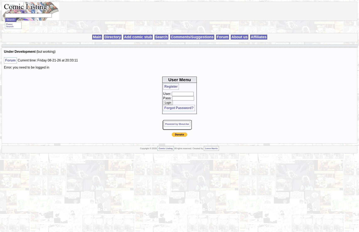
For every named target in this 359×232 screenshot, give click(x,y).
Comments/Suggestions (192, 37)
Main (97, 37)
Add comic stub (138, 37)
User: (167, 94)
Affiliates (259, 37)
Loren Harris (211, 148)
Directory (113, 37)
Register (171, 86)
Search (161, 37)
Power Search (10, 25)
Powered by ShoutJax (177, 124)
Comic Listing (166, 148)
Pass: (167, 98)
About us (239, 37)
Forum (222, 37)
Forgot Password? (179, 108)
